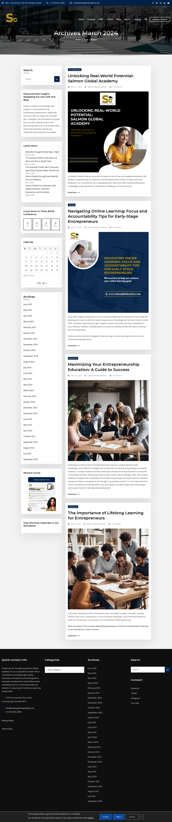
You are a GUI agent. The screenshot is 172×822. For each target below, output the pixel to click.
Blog (119, 19)
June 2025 (27, 304)
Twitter (134, 693)
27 (36, 270)
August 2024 (28, 361)
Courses (91, 19)
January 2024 (29, 402)
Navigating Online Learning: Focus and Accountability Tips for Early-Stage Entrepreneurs (107, 216)
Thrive (110, 19)
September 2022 (30, 442)
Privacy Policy (8, 721)
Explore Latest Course (41, 480)
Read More (72, 192)
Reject (118, 817)
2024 (86, 39)
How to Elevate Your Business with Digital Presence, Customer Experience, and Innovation (41, 188)
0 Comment (117, 87)
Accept (105, 817)
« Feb (38, 283)
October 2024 (29, 350)
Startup (72, 205)
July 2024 (27, 367)
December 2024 (30, 338)
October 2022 (29, 436)
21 (41, 266)
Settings (132, 817)
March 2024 (28, 390)
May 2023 (27, 425)
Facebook (135, 688)
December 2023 (30, 407)
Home (81, 19)
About (127, 19)
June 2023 (27, 419)
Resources (73, 358)
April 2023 (27, 430)
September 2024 (30, 356)
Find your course (160, 19)
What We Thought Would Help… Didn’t (42, 152)
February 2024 (29, 396)
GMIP (101, 19)
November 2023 (30, 413)
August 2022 (28, 448)
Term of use (7, 729)
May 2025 (27, 310)
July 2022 (27, 453)
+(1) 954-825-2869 (13, 712)
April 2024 (27, 384)
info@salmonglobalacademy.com (86, 3)
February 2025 (29, 327)
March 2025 (28, 321)
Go (57, 79)
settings (90, 818)
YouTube (135, 703)
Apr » (44, 283)
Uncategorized (75, 69)
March (94, 39)
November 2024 (30, 344)
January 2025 (29, 333)
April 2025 (27, 316)
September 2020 (30, 459)
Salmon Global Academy (96, 87)
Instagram (135, 698)
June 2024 (27, 373)
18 (26, 266)
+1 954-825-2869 (57, 3)
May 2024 (27, 379)
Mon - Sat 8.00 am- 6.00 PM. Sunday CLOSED (23, 3)
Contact (137, 19)
